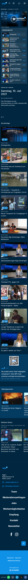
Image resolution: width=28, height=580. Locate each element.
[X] (21, 577)
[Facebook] (25, 577)
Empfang (14, 514)
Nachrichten (4, 9)
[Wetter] (19, 3)
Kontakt (14, 520)
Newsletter (14, 526)
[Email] (17, 577)
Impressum (18, 557)
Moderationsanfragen (14, 497)
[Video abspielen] (14, 19)
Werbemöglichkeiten (14, 509)
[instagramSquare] (16, 534)
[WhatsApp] (8, 577)
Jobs (14, 503)
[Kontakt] (24, 3)
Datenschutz (10, 557)
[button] (12, 577)
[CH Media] (14, 569)
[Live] (13, 3)
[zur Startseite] (4, 3)
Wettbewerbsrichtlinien (14, 560)
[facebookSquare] (11, 534)
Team (14, 491)
